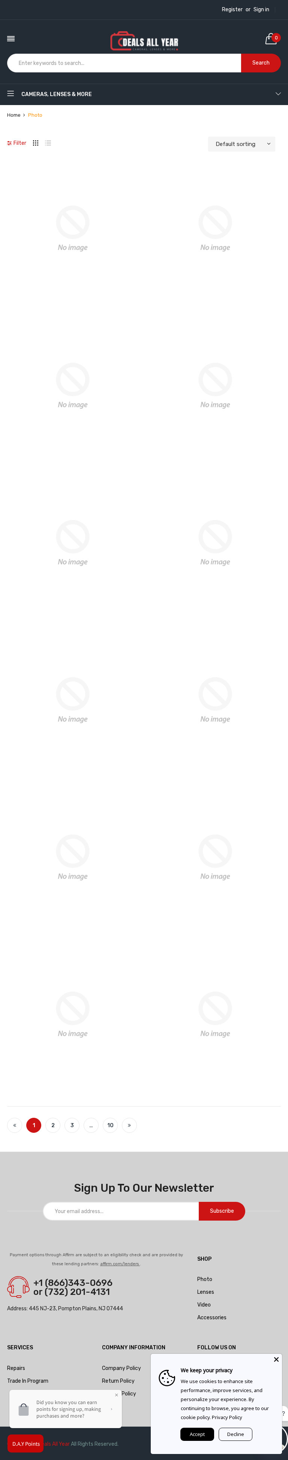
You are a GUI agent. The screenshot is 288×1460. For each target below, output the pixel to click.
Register (232, 9)
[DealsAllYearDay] (144, 38)
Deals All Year (54, 1444)
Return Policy (118, 1381)
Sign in (261, 9)
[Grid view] (35, 142)
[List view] (48, 142)
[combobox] (124, 63)
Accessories (211, 1317)
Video (204, 1305)
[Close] (276, 1359)
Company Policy (121, 1368)
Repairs (16, 1368)
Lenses (205, 1292)
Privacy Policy (119, 1394)
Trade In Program (27, 1381)
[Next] (129, 1125)
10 (110, 1125)
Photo (204, 1279)
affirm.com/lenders (120, 1264)
